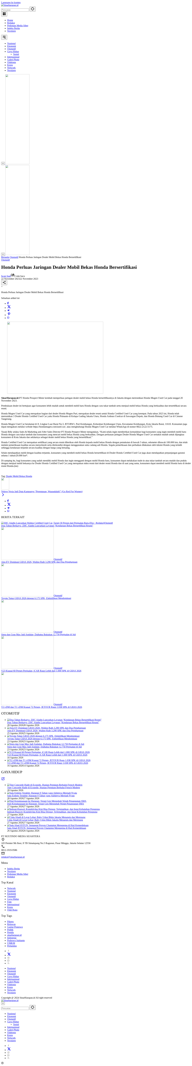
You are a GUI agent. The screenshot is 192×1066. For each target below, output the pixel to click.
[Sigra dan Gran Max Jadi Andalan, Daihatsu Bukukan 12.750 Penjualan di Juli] (27, 632)
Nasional (11, 891)
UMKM (11, 943)
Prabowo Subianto (16, 940)
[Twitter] (9, 307)
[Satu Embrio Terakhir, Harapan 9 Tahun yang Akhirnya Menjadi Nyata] (42, 793)
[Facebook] (8, 303)
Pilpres (10, 921)
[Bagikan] (4, 282)
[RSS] (8, 963)
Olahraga (11, 984)
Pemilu (10, 932)
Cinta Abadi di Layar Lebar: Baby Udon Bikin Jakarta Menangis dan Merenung (45, 820)
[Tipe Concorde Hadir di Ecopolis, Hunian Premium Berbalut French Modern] (44, 785)
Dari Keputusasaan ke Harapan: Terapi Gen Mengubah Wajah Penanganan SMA (45, 803)
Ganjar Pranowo (15, 927)
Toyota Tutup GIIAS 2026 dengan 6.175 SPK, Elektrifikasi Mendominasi (36, 598)
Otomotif (5, 260)
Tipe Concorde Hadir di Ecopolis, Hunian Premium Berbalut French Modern (43, 787)
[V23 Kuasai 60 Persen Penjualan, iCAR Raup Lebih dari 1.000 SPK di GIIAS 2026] (27, 668)
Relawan (11, 924)
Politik (10, 929)
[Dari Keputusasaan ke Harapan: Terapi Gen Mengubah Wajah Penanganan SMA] (46, 801)
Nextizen (11, 31)
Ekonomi (11, 893)
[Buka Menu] (4, 14)
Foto (9, 902)
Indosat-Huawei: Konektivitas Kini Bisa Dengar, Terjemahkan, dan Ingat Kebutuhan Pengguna (52, 812)
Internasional (13, 904)
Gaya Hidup (13, 899)
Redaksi (11, 23)
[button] (33, 9)
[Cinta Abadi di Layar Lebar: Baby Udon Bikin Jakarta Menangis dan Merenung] (46, 817)
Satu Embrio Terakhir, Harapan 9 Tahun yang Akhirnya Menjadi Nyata (41, 795)
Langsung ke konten (11, 2)
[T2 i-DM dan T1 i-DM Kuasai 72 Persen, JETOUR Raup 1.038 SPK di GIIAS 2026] (27, 704)
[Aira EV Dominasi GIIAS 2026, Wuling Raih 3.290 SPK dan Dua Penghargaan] (27, 559)
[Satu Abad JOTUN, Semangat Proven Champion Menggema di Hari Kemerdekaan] (47, 825)
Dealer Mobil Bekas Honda (19, 476)
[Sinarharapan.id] (9, 5)
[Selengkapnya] (3, 779)
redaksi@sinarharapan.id (13, 857)
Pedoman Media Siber (17, 25)
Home (10, 20)
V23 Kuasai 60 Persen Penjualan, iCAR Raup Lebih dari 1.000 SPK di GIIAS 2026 (41, 670)
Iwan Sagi (6, 276)
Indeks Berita (13, 28)
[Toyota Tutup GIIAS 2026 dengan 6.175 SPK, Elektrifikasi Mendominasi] (27, 595)
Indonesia (11, 937)
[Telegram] (8, 310)
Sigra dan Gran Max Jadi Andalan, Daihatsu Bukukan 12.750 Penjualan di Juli (38, 634)
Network (11, 888)
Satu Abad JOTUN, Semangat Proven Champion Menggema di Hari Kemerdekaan (46, 828)
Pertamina (12, 946)
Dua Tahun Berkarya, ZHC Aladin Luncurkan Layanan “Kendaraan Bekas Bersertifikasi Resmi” (47, 525)
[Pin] (9, 315)
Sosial (16, 1024)
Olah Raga (12, 910)
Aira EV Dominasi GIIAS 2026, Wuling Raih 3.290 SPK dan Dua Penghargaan (39, 562)
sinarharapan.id (14, 935)
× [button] (3, 1003)
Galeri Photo (13, 982)
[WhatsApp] (8, 318)
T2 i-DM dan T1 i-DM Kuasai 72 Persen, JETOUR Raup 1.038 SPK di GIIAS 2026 (41, 707)
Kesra (10, 907)
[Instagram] (8, 958)
